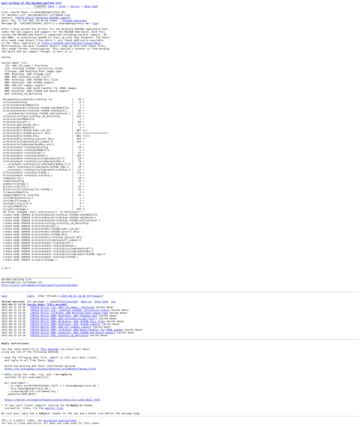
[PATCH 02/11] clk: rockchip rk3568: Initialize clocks (70, 310)
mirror (75, 6)
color (62, 6)
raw (95, 23)
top (113, 301)
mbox (51, 360)
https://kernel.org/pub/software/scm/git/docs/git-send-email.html (52, 399)
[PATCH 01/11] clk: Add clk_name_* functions (62, 307)
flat (63, 301)
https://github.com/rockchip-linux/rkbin (71, 43)
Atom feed (91, 6)
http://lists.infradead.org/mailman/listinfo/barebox (40, 285)
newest (97, 296)
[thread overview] (74, 20)
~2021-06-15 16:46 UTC (76, 296)
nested (72, 301)
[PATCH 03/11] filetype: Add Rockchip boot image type (69, 312)
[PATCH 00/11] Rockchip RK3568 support (42, 17)
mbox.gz (86, 301)
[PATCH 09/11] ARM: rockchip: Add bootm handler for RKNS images (76, 329)
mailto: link (54, 408)
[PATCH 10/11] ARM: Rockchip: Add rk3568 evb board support (73, 332)
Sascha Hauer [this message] (47, 304)
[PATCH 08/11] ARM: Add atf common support (61, 327)
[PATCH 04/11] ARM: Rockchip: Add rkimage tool (64, 315)
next (5, 296)
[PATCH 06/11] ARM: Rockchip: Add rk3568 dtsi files (67, 321)
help (51, 6)
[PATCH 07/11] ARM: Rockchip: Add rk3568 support (65, 324)
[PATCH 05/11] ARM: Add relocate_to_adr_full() (64, 318)
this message (49, 349)
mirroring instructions (60, 420)
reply (30, 296)
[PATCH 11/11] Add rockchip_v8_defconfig (59, 335)
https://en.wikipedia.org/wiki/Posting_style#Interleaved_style (50, 368)
